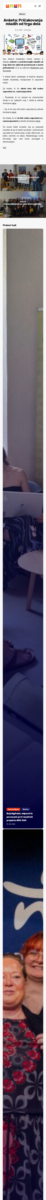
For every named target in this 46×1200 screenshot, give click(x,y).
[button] (40, 6)
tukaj (14, 103)
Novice (22, 14)
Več (4, 148)
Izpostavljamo (13, 809)
